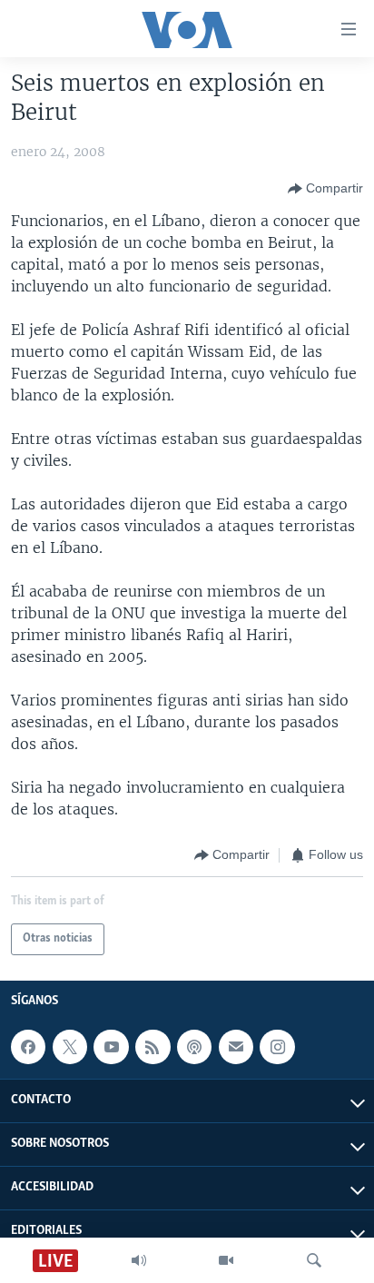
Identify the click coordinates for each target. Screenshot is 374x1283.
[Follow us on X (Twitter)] (70, 1047)
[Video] (226, 1260)
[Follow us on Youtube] (111, 1047)
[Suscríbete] (236, 1047)
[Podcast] (194, 1047)
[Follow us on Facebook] (28, 1047)
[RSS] (152, 1047)
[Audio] (139, 1260)
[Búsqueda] (314, 1260)
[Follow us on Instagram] (277, 1047)
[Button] (325, 189)
